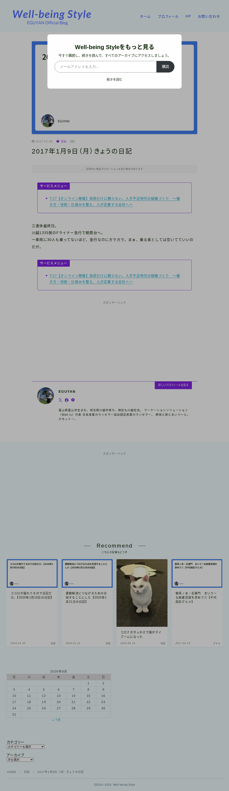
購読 (165, 67)
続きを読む (114, 79)
